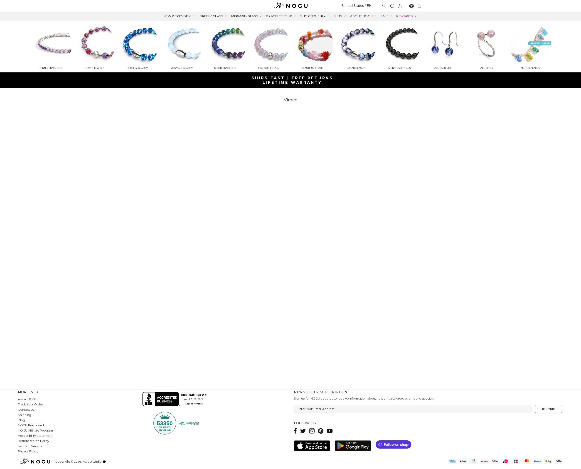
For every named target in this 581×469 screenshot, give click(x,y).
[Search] (384, 5)
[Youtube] (330, 431)
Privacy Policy (28, 451)
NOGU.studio (290, 5)
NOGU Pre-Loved (31, 425)
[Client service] (392, 6)
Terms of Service (30, 446)
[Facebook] (295, 431)
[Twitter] (303, 431)
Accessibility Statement (35, 435)
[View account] (400, 6)
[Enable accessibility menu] (411, 6)
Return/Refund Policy (33, 441)
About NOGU (27, 399)
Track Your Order (30, 404)
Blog (21, 420)
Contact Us (26, 409)
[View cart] (420, 6)
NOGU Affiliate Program (35, 430)
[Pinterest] (320, 431)
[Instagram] (312, 431)
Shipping (24, 415)
